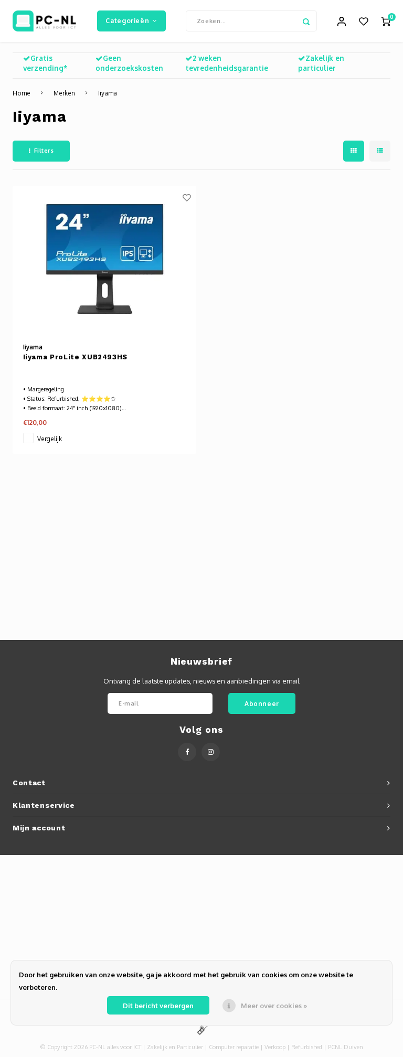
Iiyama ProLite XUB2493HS (75, 357)
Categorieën (127, 20)
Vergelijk (49, 439)
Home (21, 93)
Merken (64, 93)
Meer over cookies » (274, 1005)
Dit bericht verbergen (158, 1005)
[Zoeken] (306, 20)
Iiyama (107, 93)
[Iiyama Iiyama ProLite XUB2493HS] (104, 259)
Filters (44, 150)
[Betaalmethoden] (201, 1029)
